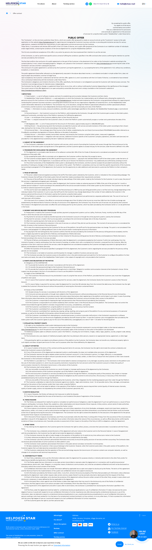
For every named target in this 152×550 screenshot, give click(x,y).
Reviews (56, 528)
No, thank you (129, 544)
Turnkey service (68, 4)
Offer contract (59, 533)
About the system (60, 524)
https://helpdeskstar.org (46, 42)
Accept (119, 544)
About (54, 4)
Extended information (62, 545)
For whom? (58, 520)
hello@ (127, 4)
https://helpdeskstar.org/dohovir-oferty (33, 90)
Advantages (58, 515)
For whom (41, 4)
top (144, 515)
